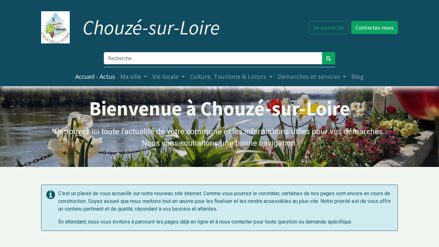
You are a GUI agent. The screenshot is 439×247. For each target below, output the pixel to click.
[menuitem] (95, 77)
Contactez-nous (374, 27)
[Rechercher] (328, 58)
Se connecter (329, 27)
